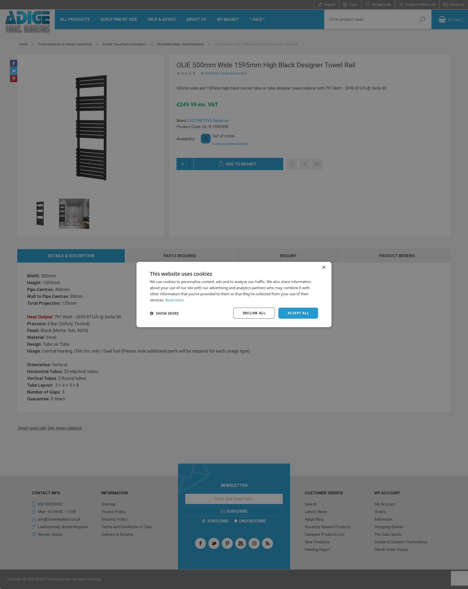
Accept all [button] (298, 313)
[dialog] (234, 294)
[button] (164, 313)
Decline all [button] (254, 313)
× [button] (323, 267)
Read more (174, 299)
